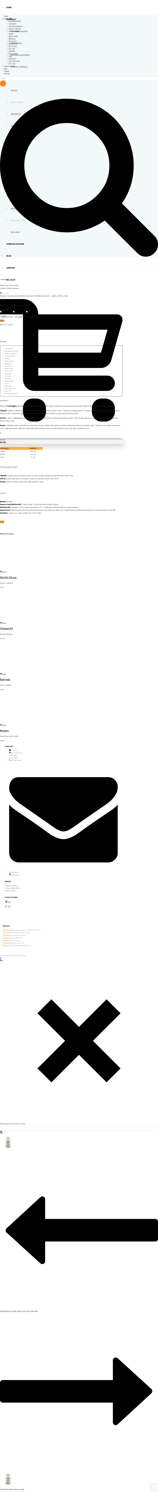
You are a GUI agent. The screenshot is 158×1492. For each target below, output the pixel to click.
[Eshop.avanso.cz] (19, 317)
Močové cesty (13, 41)
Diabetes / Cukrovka (19, 66)
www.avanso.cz (15, 874)
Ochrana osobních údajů (12, 888)
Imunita (11, 33)
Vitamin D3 (6, 628)
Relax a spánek (13, 53)
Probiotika (12, 51)
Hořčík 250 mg (8, 577)
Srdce (10, 56)
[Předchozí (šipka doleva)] (4, 746)
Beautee (4, 730)
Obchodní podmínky (11, 885)
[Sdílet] (151, 2)
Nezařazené (8, 373)
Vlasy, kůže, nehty (14, 61)
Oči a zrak (12, 48)
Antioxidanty (13, 23)
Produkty (7, 18)
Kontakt (10, 268)
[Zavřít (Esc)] (155, 2)
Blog (5, 68)
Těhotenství (12, 58)
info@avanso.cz (14, 872)
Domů (9, 7)
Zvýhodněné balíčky (19, 31)
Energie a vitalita (14, 31)
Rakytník (5, 679)
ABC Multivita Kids (8, 930)
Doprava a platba (9, 66)
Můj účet (10, 279)
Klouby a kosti (13, 36)
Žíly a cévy (12, 63)
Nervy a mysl (13, 46)
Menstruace (12, 38)
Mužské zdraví (13, 43)
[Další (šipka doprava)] (154, 746)
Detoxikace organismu (20, 55)
